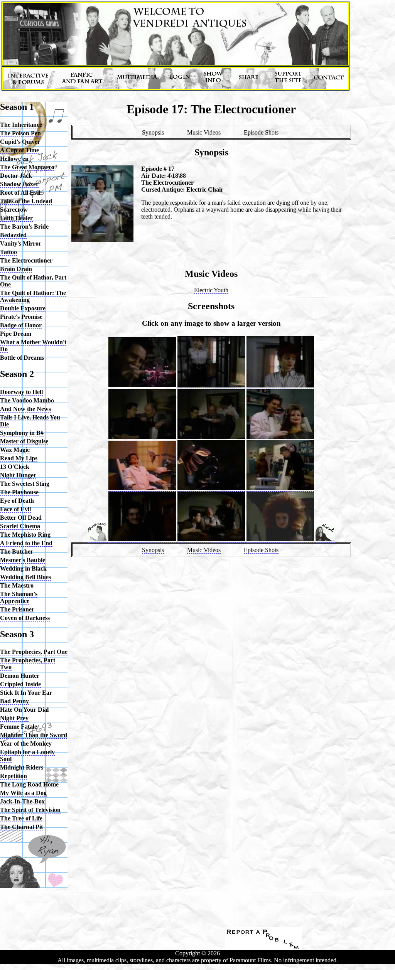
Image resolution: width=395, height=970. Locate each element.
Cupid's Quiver (20, 141)
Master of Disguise (24, 441)
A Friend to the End (26, 543)
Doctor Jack (16, 175)
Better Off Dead (21, 517)
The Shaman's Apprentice (18, 597)
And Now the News (25, 409)
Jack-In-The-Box (22, 801)
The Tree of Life (21, 818)
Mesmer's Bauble (22, 560)
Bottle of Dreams (22, 357)
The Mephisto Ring (25, 534)
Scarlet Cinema (20, 526)
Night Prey (14, 718)
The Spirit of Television (30, 810)
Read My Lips (18, 458)
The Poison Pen (20, 133)
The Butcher (16, 551)
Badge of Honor (21, 325)
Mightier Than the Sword (33, 735)
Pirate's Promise (21, 316)
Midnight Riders (21, 767)
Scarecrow (14, 209)
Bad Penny (14, 701)
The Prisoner (17, 609)
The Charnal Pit (21, 826)
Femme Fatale (18, 726)
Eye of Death (17, 500)
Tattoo (8, 252)
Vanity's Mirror (20, 243)
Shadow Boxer (19, 184)
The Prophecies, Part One (34, 651)
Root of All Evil (20, 192)
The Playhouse (19, 492)
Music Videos (204, 132)
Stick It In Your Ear (26, 692)
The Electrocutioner (26, 260)
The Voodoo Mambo (27, 400)
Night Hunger (18, 475)
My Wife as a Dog (23, 793)
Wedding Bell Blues (25, 577)
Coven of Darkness (25, 618)
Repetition (13, 776)
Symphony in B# (22, 432)
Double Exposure (23, 308)
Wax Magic (15, 449)
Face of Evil (15, 509)
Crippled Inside (20, 684)
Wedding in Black (23, 568)
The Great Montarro (27, 167)
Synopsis (153, 132)
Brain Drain (16, 269)
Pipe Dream (15, 333)
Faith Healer (16, 218)
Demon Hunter (19, 675)
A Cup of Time (19, 150)
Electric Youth (211, 290)
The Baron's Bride (24, 226)
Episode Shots (261, 132)
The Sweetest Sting (24, 483)
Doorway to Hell (21, 392)
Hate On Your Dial (24, 709)
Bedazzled (13, 235)
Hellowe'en (14, 158)
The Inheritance (21, 124)
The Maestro (17, 585)
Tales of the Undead (26, 201)
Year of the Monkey (26, 743)
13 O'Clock (14, 466)
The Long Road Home (29, 784)
